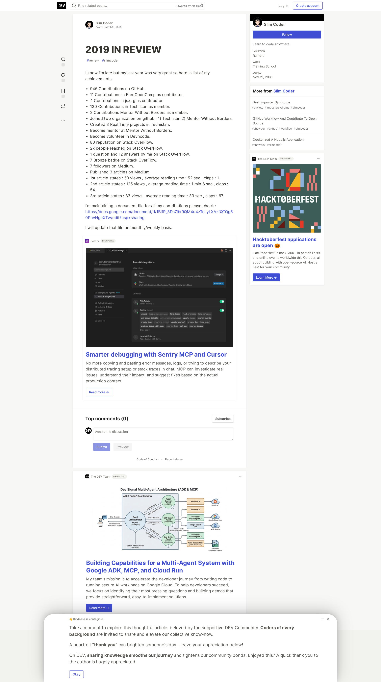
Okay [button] (76, 674)
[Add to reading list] (63, 93)
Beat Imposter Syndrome (278, 104)
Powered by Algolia (188, 5)
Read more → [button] (99, 392)
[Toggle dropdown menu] (231, 241)
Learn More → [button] (266, 277)
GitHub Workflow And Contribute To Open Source (284, 123)
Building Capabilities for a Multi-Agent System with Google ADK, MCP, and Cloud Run (160, 566)
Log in (283, 6)
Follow (287, 35)
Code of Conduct (148, 459)
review (93, 60)
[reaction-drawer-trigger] (63, 61)
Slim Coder (104, 23)
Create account (307, 6)
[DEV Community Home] (62, 6)
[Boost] (63, 106)
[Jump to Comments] (63, 77)
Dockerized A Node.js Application (278, 142)
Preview (123, 447)
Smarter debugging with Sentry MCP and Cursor (156, 354)
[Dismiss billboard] (328, 619)
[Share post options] (63, 121)
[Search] (74, 5)
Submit (101, 447)
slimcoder (110, 60)
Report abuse (174, 459)
